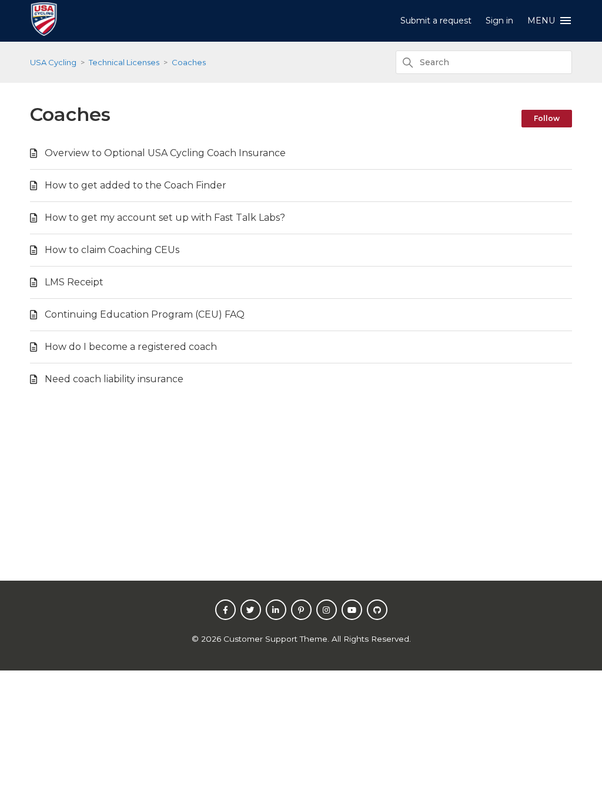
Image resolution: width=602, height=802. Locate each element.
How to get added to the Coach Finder (135, 185)
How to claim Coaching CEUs (112, 249)
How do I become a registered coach (131, 346)
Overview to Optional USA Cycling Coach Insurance (165, 153)
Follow (547, 118)
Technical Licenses (124, 62)
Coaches (189, 62)
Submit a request (435, 20)
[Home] (43, 32)
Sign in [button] (499, 20)
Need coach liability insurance (114, 379)
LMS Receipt (74, 282)
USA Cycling (53, 62)
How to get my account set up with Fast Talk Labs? (165, 217)
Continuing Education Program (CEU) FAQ (145, 314)
